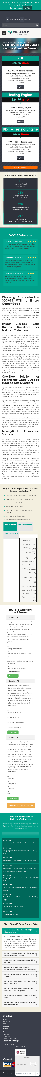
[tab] (20, 931)
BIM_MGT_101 (26, 569)
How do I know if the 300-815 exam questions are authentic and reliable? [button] (20, 1003)
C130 (34, 582)
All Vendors (7, 1022)
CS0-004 (26, 542)
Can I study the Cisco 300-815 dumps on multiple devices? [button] (20, 996)
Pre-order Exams (25, 525)
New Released (10, 525)
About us (6, 1034)
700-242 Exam (7, 885)
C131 (34, 577)
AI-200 (26, 550)
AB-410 (30, 542)
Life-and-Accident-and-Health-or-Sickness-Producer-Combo (34, 600)
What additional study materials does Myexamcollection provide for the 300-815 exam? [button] (20, 968)
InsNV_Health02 (34, 549)
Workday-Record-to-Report (23, 563)
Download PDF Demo (20, 167)
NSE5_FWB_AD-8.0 (26, 579)
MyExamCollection (18, 33)
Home (4, 42)
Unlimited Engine (9, 1044)
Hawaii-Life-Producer (23, 544)
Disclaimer (6, 1026)
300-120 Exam (7, 858)
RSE (34, 553)
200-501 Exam (7, 912)
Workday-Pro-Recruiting (34, 561)
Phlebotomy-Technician (30, 588)
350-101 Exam (7, 865)
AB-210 (30, 579)
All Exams (6, 1024)
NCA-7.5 (26, 559)
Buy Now (20, 87)
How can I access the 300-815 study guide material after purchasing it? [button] (20, 982)
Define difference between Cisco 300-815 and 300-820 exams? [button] (20, 975)
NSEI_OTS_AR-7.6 (30, 550)
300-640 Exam (7, 840)
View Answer (13, 676)
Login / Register (15, 19)
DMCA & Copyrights (9, 1038)
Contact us (6, 1032)
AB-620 (34, 542)
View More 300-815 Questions (21, 805)
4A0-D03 (26, 588)
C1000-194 (30, 571)
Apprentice (23, 577)
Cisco (9, 42)
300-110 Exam (7, 848)
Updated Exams (11, 533)
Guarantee (6, 1036)
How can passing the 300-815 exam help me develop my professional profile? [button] (18, 989)
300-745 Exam (7, 875)
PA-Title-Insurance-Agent (23, 592)
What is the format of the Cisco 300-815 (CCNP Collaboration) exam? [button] (19, 931)
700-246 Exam (7, 894)
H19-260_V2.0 (34, 571)
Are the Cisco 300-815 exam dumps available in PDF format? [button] (19, 961)
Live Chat (27, 19)
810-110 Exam (7, 904)
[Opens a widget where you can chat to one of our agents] (27, 1065)
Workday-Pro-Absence (30, 561)
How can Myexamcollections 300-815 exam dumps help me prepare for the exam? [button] (20, 954)
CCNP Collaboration (19, 42)
